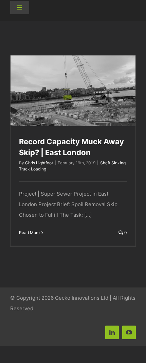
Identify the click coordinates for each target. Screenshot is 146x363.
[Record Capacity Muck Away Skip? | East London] (73, 90)
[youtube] (129, 332)
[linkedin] (112, 332)
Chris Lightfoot (39, 162)
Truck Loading (32, 168)
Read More (29, 232)
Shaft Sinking (113, 162)
